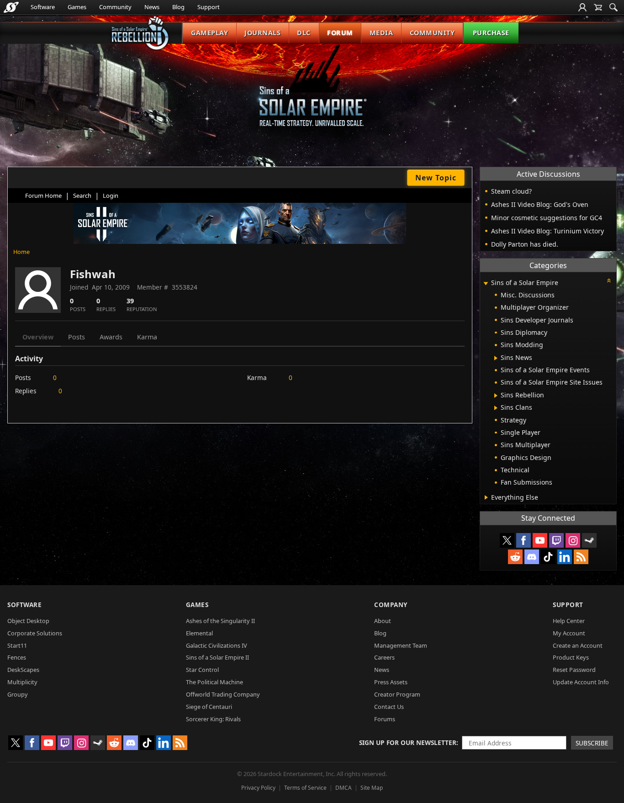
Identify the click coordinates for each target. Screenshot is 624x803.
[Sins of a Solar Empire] (312, 92)
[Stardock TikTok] (548, 557)
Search (82, 195)
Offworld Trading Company (223, 694)
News (151, 7)
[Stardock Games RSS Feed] (581, 557)
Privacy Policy (258, 788)
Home (21, 252)
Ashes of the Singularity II (220, 621)
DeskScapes (23, 670)
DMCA (343, 788)
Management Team (400, 645)
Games (77, 7)
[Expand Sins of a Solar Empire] (485, 283)
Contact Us (389, 707)
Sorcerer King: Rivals (213, 719)
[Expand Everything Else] (486, 497)
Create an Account (578, 645)
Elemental (199, 633)
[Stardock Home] (11, 7)
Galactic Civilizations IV (216, 645)
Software (43, 7)
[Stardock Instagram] (573, 540)
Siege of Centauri (209, 707)
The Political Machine (214, 682)
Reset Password (574, 670)
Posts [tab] (76, 337)
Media (381, 32)
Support (208, 7)
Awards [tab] (111, 337)
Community (115, 7)
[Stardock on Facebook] (523, 540)
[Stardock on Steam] (589, 540)
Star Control (202, 670)
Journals (262, 32)
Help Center (569, 621)
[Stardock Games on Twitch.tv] (556, 540)
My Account (569, 633)
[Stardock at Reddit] (515, 557)
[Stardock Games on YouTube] (540, 540)
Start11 (17, 645)
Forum (340, 32)
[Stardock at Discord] (532, 557)
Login (110, 195)
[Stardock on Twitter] (507, 540)
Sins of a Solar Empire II (217, 657)
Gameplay (209, 32)
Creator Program (397, 694)
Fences (16, 657)
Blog (178, 7)
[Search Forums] (613, 7)
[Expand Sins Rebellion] (495, 395)
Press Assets (390, 682)
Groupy (17, 694)
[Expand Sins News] (495, 358)
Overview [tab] (37, 337)
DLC (304, 32)
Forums (384, 719)
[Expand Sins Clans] (495, 408)
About (382, 621)
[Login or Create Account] (582, 7)
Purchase (491, 32)
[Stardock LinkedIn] (564, 557)
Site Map (371, 788)
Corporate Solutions (34, 633)
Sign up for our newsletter (407, 742)
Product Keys (571, 657)
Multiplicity (22, 682)
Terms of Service (305, 788)
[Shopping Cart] (598, 7)
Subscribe (592, 743)
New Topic (435, 178)
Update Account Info (581, 682)
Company (390, 604)
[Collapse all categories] (608, 280)
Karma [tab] (147, 337)
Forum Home (43, 195)
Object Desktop (28, 621)
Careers (384, 657)
